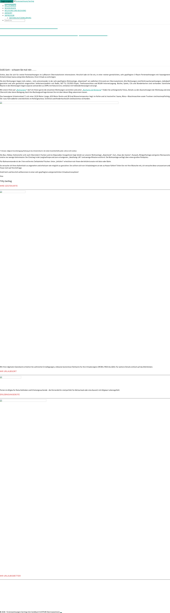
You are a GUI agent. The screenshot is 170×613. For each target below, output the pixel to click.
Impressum (9, 15)
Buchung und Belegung (92, 90)
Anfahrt (8, 13)
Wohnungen (10, 8)
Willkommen (10, 6)
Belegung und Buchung (15, 10)
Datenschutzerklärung (20, 18)
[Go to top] (61, 612)
